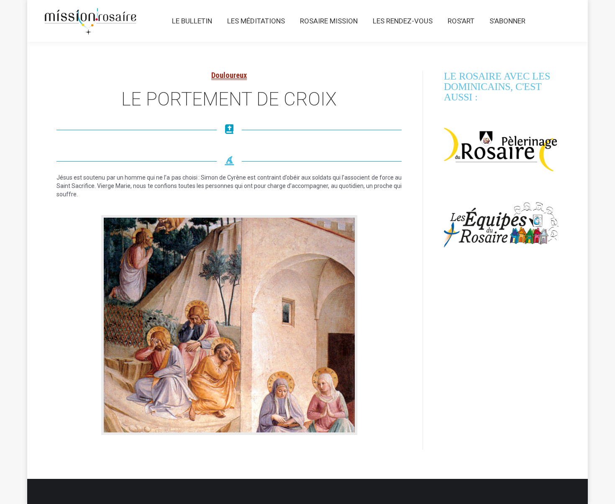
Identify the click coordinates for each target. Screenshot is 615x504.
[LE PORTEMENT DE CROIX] (229, 325)
